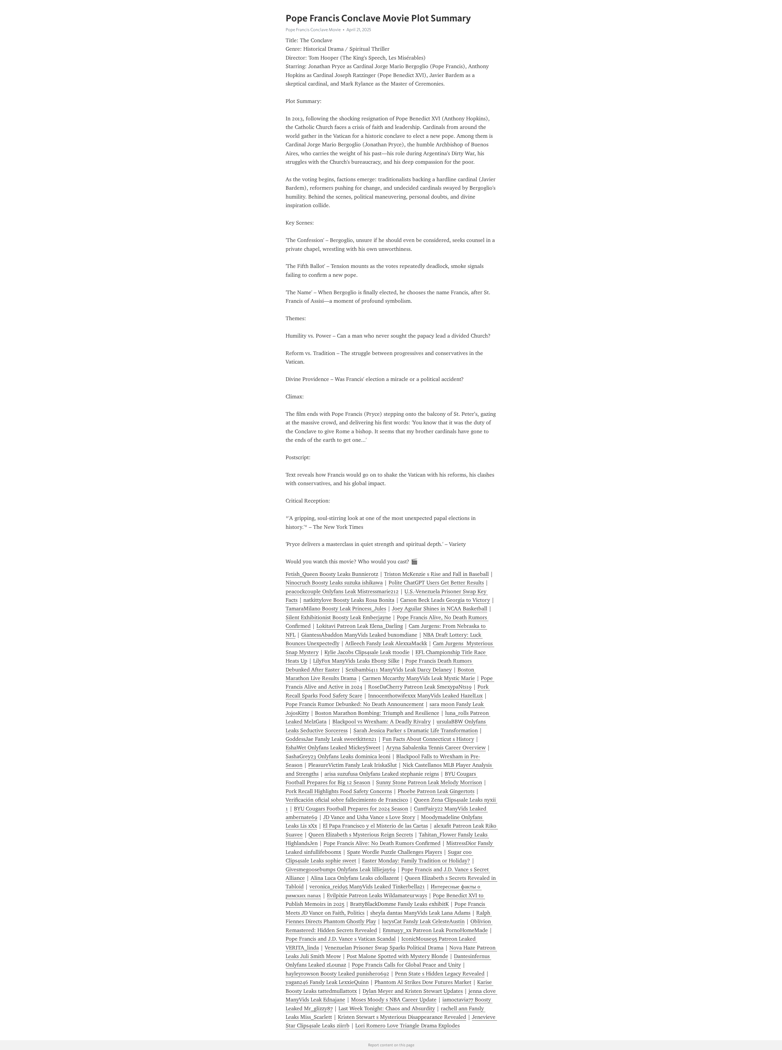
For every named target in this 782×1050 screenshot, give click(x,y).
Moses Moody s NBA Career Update (394, 999)
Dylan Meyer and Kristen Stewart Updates (413, 991)
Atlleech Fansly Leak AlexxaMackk (386, 643)
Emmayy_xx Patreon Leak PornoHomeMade (435, 930)
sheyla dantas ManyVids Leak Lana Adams (420, 912)
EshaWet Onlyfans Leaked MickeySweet (333, 747)
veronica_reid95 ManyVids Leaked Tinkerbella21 (367, 886)
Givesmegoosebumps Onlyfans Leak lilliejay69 (341, 869)
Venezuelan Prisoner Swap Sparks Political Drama (384, 947)
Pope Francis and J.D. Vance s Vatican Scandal (341, 938)
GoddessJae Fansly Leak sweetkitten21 (331, 739)
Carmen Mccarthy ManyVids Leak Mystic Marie (418, 678)
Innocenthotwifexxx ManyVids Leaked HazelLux (425, 695)
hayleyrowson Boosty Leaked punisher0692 (337, 973)
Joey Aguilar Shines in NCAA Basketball (439, 608)
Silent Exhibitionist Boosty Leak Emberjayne (338, 617)
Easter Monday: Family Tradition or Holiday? (416, 860)
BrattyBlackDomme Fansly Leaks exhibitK (399, 904)
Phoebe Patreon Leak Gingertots (436, 791)
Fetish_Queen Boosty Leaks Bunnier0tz (332, 574)
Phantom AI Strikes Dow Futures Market (423, 982)
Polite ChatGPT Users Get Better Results (436, 582)
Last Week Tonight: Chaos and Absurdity (386, 1008)
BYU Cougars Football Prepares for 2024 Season (351, 808)
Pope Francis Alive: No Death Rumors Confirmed (381, 843)
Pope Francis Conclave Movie (313, 29)
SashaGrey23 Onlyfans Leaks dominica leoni (338, 756)
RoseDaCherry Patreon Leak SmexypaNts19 (420, 686)
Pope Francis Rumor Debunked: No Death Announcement (355, 704)
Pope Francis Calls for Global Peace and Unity (406, 964)
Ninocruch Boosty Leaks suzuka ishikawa (334, 582)
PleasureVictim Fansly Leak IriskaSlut (352, 765)
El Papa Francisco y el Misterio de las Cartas (375, 825)
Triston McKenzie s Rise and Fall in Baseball (436, 574)
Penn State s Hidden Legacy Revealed (439, 973)
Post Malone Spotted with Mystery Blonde (397, 956)
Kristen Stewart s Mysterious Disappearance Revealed (402, 1017)
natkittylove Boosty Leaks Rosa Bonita (348, 600)
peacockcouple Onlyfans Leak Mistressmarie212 (342, 591)
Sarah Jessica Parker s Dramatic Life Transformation (415, 730)
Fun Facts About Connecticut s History (428, 739)
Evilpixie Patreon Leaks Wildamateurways (377, 895)
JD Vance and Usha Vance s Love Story (369, 817)
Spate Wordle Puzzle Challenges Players (394, 852)
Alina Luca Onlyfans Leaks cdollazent (355, 878)
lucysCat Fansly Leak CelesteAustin (423, 921)
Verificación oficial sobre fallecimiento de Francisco (347, 799)
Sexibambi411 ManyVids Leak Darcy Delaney (398, 669)
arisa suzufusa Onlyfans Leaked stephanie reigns (381, 773)
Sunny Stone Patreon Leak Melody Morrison (429, 782)
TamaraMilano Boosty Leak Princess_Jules (336, 608)
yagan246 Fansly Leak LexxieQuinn (327, 982)
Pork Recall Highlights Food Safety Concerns (339, 791)
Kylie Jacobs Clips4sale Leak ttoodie (367, 652)
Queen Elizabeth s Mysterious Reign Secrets (361, 834)
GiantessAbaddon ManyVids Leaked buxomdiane (359, 634)
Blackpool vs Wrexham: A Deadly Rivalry (381, 721)
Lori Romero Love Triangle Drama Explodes (407, 1025)
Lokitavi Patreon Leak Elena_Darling (359, 626)
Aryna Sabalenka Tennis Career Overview (436, 747)
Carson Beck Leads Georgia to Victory (445, 600)
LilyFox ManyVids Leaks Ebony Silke (356, 660)
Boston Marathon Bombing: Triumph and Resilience (377, 713)
